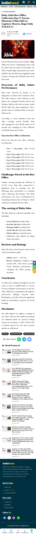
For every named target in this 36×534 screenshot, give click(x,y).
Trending (4, 532)
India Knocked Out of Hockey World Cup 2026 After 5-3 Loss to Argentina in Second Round (22, 361)
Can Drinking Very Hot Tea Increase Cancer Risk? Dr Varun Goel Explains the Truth (22, 351)
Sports (29, 6)
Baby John (5, 333)
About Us (8, 487)
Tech (11, 6)
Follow (29, 34)
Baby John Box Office (16, 333)
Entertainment (19, 6)
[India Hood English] (10, 2)
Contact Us (8, 502)
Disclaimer (8, 505)
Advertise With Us (10, 493)
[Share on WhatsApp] (34, 267)
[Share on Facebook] (34, 263)
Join (31, 532)
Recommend (25, 532)
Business (4, 6)
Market (18, 532)
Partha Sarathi (11, 31)
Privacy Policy (9, 507)
